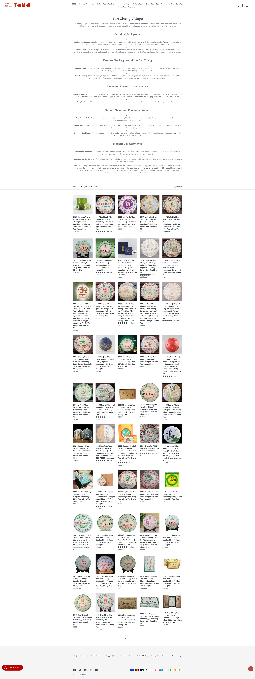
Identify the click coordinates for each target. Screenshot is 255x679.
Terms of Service (127, 656)
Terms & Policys (97, 656)
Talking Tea (155, 656)
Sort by (75, 187)
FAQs (76, 656)
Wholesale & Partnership (171, 656)
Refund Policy (142, 656)
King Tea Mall (83, 674)
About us (84, 656)
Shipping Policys (112, 656)
